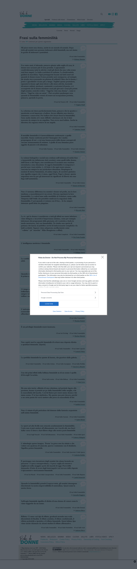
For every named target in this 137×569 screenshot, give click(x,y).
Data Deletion (57, 311)
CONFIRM (49, 304)
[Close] (103, 258)
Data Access (68, 311)
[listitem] (68, 292)
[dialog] (68, 284)
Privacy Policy (80, 311)
